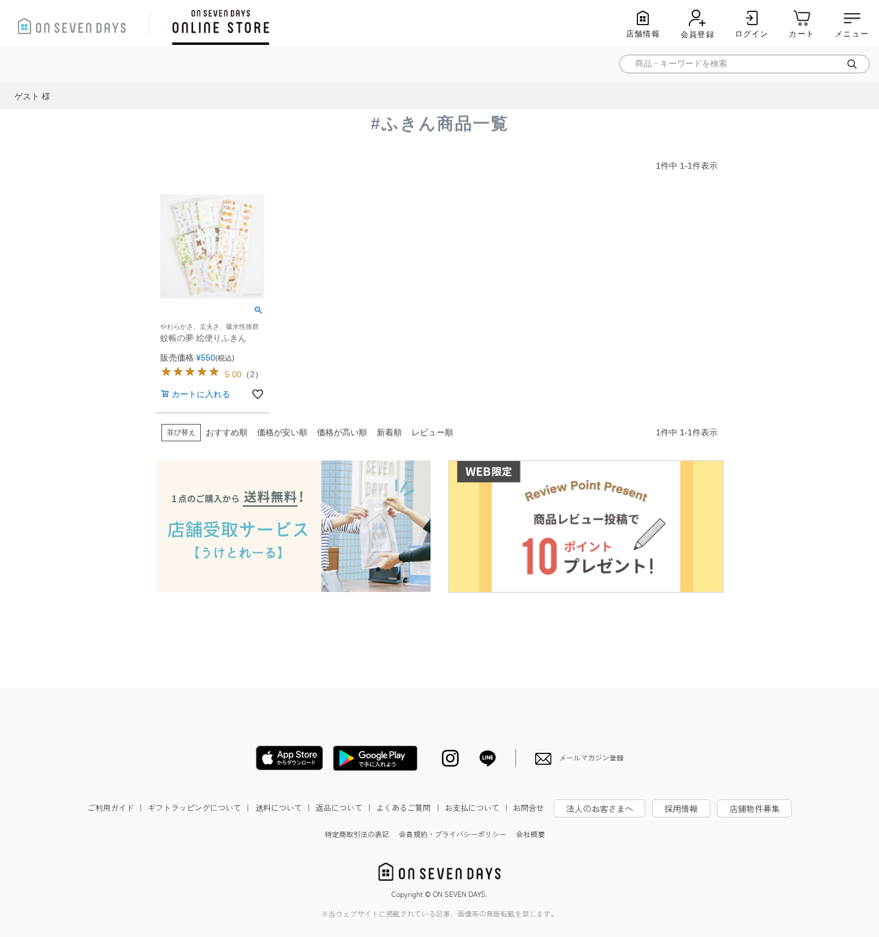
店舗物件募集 (755, 808)
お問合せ (528, 807)
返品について (344, 807)
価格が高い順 (342, 432)
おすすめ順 (227, 432)
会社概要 (530, 834)
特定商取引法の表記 (357, 834)
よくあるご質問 (408, 807)
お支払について (477, 807)
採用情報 (681, 808)
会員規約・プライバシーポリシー (452, 834)
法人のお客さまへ (599, 808)
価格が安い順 (282, 432)
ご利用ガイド (116, 807)
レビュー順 (432, 432)
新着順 (389, 432)
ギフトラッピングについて (200, 807)
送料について (284, 807)
